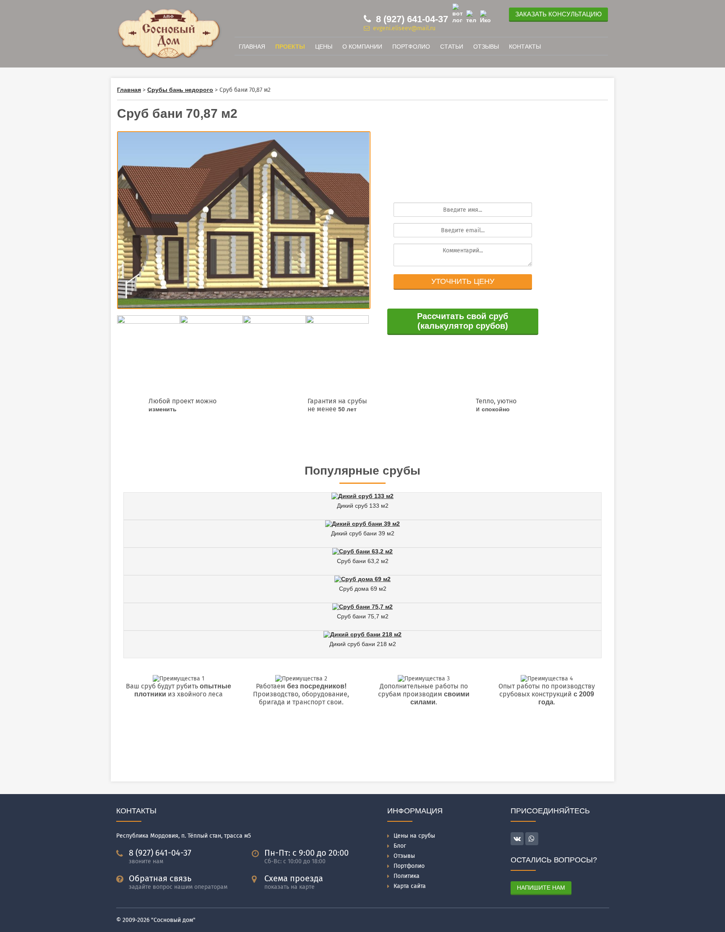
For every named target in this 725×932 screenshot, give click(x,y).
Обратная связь (160, 878)
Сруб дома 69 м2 (362, 588)
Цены (323, 46)
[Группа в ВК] (485, 16)
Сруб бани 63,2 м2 (363, 561)
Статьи (451, 46)
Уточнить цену (462, 281)
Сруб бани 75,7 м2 (363, 616)
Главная (252, 46)
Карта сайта (410, 886)
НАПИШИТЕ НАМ (541, 887)
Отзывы (486, 46)
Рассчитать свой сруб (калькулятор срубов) (462, 321)
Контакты (525, 46)
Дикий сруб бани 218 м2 (362, 644)
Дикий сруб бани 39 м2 (362, 533)
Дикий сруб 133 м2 (363, 505)
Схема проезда (293, 878)
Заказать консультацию (558, 14)
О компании (362, 46)
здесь (328, 441)
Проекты (290, 46)
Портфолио (411, 46)
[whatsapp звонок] (531, 838)
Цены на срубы (414, 835)
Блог (400, 845)
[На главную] (169, 56)
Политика (407, 876)
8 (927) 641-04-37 (411, 19)
